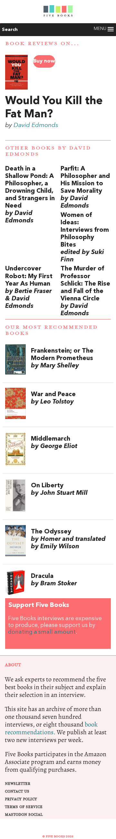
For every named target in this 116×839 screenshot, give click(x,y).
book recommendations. (51, 728)
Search (10, 29)
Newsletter (17, 783)
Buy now (44, 61)
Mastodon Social (24, 814)
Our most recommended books (51, 330)
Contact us (17, 791)
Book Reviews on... (42, 43)
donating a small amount (42, 632)
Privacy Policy (21, 799)
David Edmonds (36, 125)
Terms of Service (24, 807)
